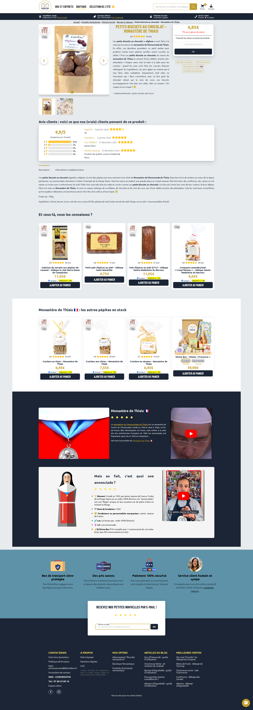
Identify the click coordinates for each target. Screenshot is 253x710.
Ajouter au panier (60, 285)
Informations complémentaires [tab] (69, 169)
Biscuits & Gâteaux (125, 22)
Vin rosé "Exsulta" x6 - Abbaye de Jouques (187, 658)
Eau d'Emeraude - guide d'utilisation (156, 658)
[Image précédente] (43, 60)
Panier (202, 6)
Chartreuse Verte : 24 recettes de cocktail (154, 664)
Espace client (54, 685)
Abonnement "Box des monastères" (123, 658)
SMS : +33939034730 (59, 677)
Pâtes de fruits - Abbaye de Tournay (189, 664)
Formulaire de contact (59, 672)
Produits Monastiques (91, 22)
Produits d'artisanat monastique (122, 669)
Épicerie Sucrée (108, 22)
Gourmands (198, 360)
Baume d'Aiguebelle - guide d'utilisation (157, 671)
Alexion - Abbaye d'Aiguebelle (184, 684)
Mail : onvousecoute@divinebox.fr (62, 666)
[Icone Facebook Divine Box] (50, 692)
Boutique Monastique (123, 663)
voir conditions (117, 17)
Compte (211, 9)
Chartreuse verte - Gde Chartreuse (187, 671)
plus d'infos (62, 17)
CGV (82, 665)
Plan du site (116, 695)
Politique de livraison (59, 661)
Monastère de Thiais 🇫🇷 (142, 440)
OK (193, 51)
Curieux (186, 360)
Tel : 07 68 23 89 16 (58, 681)
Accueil (76, 22)
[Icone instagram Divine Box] (59, 692)
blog (164, 652)
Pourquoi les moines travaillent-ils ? (154, 677)
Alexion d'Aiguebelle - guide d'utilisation (158, 684)
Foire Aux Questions (58, 657)
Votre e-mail (104, 624)
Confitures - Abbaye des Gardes (188, 677)
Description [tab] (44, 169)
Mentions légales (88, 661)
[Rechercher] (193, 7)
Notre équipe (87, 657)
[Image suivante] (103, 60)
